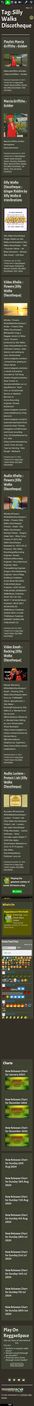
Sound (26, 944)
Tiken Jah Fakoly (15, 169)
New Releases (20, 156)
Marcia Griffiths (15, 85)
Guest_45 (10, 972)
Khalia (12, 462)
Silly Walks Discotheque (12, 87)
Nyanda (23, 164)
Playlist (24, 85)
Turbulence (8, 171)
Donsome (13, 161)
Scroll (30, 944)
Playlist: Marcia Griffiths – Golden (15, 44)
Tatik (15, 271)
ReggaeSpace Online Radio (16, 911)
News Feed (19, 82)
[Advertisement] (17, 1037)
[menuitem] (2, 2)
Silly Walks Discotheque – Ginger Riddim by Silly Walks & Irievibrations (15, 191)
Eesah (12, 266)
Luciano (12, 867)
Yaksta (20, 271)
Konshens (13, 268)
